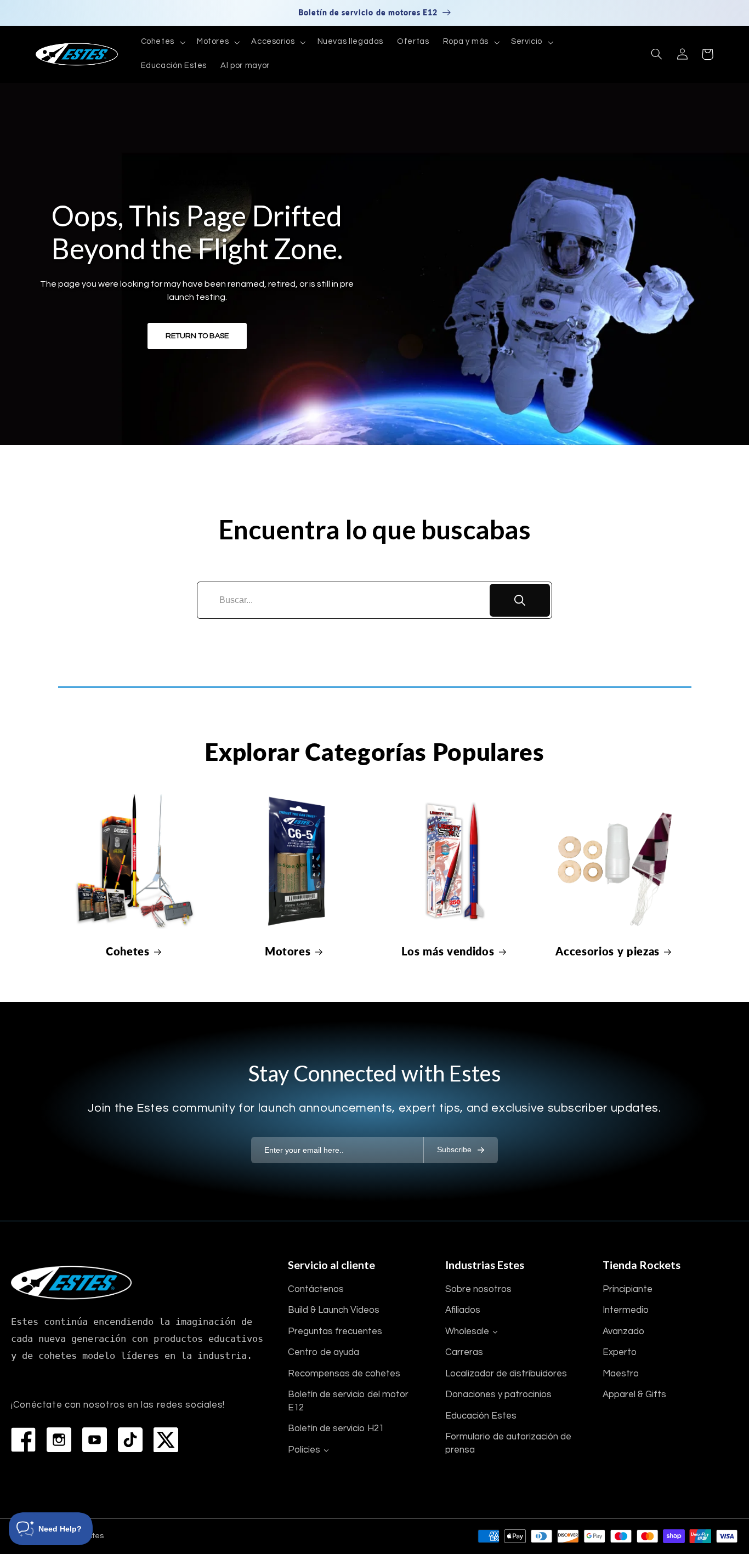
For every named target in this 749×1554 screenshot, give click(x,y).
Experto (620, 1352)
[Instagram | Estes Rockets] (59, 1439)
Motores (288, 951)
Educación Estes (481, 1416)
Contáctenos (316, 1289)
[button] (162, 42)
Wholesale (467, 1331)
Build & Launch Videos (333, 1310)
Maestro (621, 1374)
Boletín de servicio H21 (336, 1428)
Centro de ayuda (323, 1352)
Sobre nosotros (478, 1289)
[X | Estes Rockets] (166, 1439)
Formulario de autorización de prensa (508, 1443)
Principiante (627, 1289)
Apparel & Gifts (634, 1394)
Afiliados (462, 1310)
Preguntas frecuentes (335, 1331)
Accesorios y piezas (607, 951)
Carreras (464, 1352)
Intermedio (626, 1310)
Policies (304, 1450)
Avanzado (623, 1331)
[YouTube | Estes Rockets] (94, 1439)
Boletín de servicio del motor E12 (348, 1401)
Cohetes (128, 951)
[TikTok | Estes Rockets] (130, 1439)
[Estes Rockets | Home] (71, 1282)
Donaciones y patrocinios (498, 1394)
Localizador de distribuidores (506, 1374)
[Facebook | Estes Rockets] (23, 1439)
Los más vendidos (448, 951)
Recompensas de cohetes (344, 1374)
